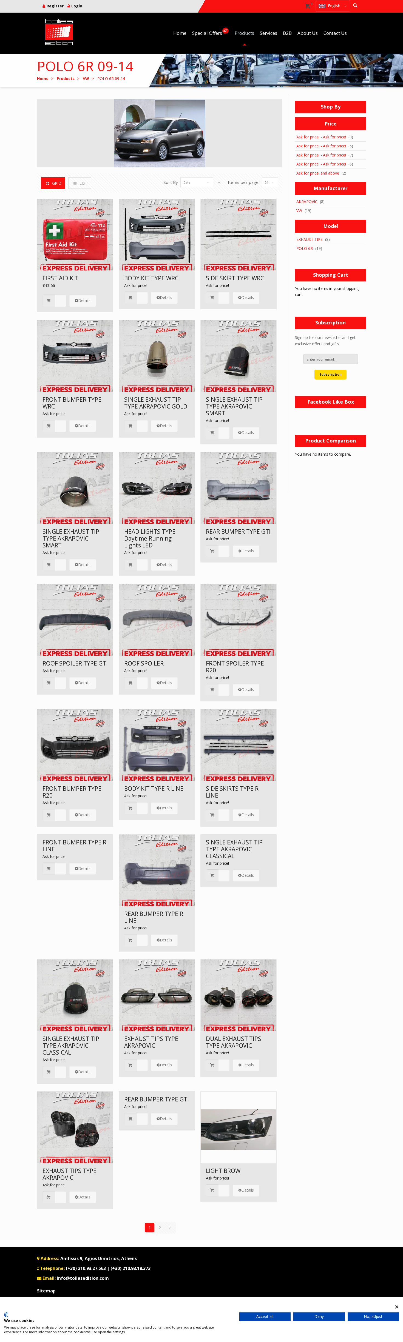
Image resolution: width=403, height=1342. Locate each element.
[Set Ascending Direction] (219, 182)
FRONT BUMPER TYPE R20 (71, 792)
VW (299, 210)
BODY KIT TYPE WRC (151, 278)
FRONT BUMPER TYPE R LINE (74, 845)
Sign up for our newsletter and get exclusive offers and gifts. (325, 340)
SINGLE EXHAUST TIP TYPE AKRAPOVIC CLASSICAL (234, 849)
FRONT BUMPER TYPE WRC (71, 403)
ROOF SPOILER (144, 663)
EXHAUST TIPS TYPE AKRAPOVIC (151, 1042)
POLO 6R (304, 248)
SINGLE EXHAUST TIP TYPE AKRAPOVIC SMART (234, 406)
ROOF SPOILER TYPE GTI (75, 663)
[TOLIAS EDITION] (59, 32)
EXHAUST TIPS (309, 239)
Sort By (170, 182)
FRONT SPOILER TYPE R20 (235, 666)
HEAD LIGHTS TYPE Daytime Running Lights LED (149, 538)
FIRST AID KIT (60, 278)
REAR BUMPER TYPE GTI (238, 531)
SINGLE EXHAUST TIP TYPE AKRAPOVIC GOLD (155, 403)
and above (317, 173)
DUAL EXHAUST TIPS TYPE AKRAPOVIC (233, 1042)
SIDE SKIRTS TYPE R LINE (232, 792)
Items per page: (243, 182)
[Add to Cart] (54, 301)
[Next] (170, 1227)
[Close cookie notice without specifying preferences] (397, 1307)
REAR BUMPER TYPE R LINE (153, 917)
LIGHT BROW (223, 1171)
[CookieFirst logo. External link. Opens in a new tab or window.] (6, 1314)
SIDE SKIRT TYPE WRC (235, 278)
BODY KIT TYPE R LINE (153, 788)
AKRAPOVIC (306, 201)
